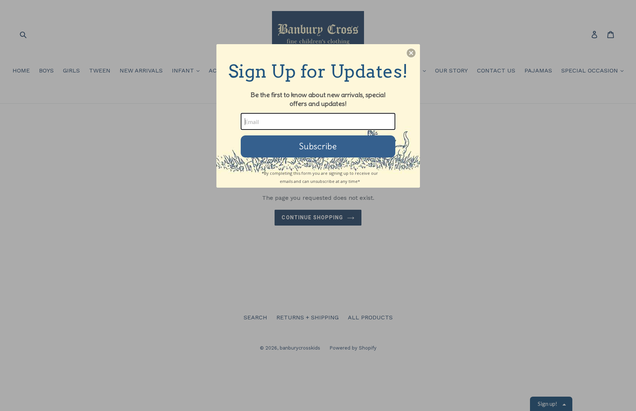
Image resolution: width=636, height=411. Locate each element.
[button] (411, 53)
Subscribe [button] (318, 146)
